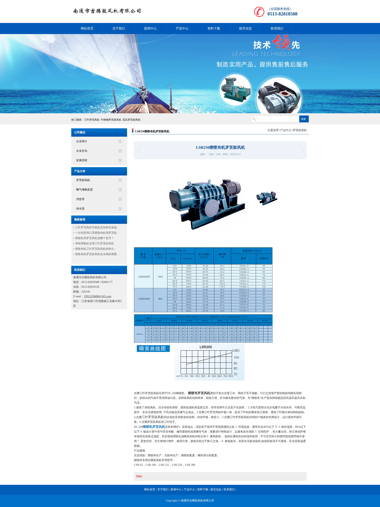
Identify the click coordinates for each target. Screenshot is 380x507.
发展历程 (81, 160)
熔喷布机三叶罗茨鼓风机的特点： (96, 248)
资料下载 (213, 28)
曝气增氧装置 (84, 189)
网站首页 (87, 28)
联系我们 (277, 28)
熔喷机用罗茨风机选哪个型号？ (94, 238)
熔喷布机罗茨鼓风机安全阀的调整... (97, 254)
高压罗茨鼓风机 (132, 119)
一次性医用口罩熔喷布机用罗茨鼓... (97, 232)
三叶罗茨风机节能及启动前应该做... (97, 227)
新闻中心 (150, 28)
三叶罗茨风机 (92, 119)
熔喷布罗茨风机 (199, 393)
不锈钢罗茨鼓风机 (111, 119)
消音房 (80, 199)
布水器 (80, 208)
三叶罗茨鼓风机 (153, 417)
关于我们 (118, 28)
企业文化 (81, 150)
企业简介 (81, 141)
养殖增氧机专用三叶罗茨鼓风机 (94, 243)
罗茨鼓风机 (83, 180)
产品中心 (182, 28)
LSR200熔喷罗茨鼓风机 (140, 149)
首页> (276, 130)
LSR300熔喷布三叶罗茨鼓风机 (300, 149)
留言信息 (245, 28)
